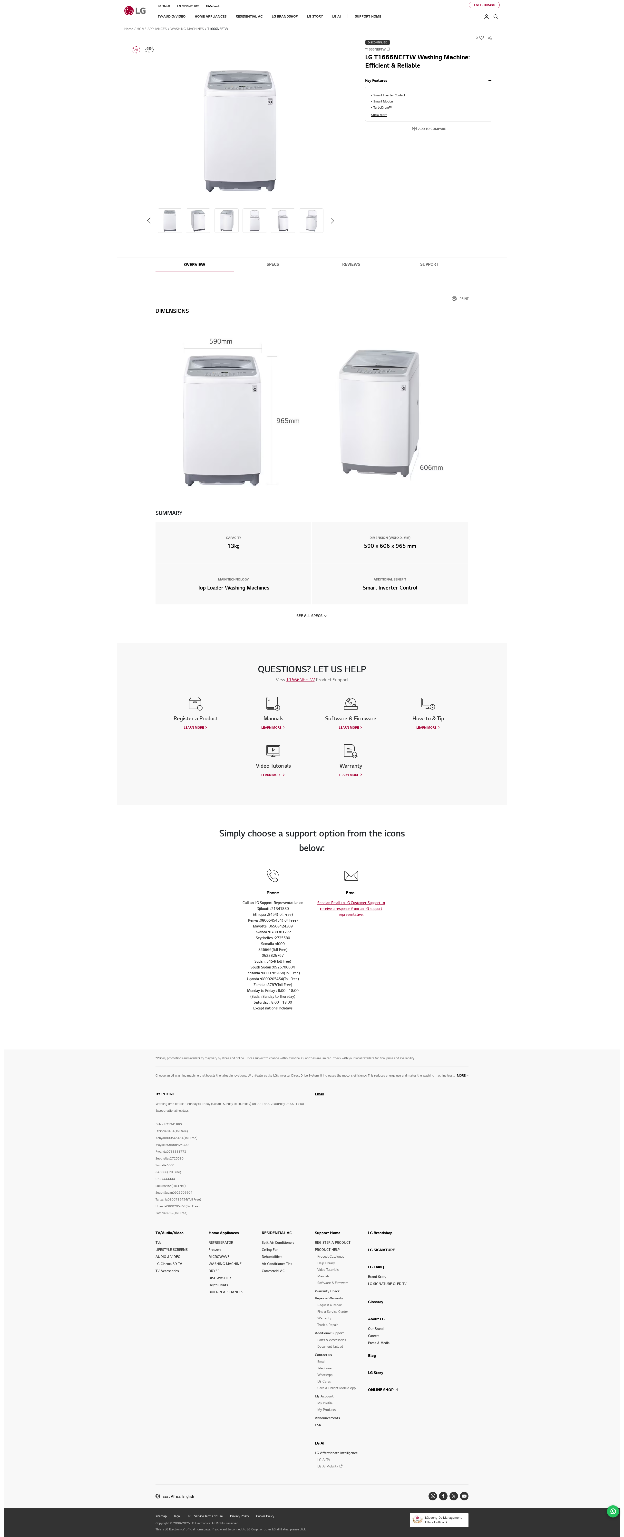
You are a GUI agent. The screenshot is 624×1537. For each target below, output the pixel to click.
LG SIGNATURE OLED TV (387, 1283)
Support (429, 264)
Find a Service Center (332, 1311)
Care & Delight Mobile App (336, 1387)
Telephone (324, 1368)
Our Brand (376, 1328)
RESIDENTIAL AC (277, 1232)
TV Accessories (167, 1270)
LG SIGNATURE (381, 1249)
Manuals (323, 1276)
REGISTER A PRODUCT (333, 1242)
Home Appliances (224, 1232)
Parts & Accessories (331, 1339)
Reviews (351, 264)
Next (332, 220)
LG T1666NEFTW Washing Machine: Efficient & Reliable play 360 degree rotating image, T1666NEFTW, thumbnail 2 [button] (149, 49)
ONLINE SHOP (381, 1389)
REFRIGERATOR (221, 1242)
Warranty (324, 1318)
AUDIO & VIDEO (168, 1256)
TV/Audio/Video (170, 1232)
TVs (158, 1242)
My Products (326, 1409)
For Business (484, 5)
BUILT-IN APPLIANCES (226, 1292)
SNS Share (490, 37)
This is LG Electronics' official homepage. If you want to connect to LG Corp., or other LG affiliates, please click (231, 1529)
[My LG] (486, 17)
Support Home (327, 1232)
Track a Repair (327, 1324)
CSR (318, 1425)
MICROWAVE (219, 1256)
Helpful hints (218, 1285)
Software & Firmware (332, 1282)
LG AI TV (323, 1459)
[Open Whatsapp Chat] (613, 1511)
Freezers (215, 1249)
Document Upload (330, 1346)
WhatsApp (324, 1374)
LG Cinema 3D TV (169, 1263)
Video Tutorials (328, 1269)
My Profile (324, 1403)
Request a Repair (329, 1305)
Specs (273, 264)
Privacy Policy (239, 1516)
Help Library (326, 1263)
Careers (374, 1335)
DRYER (214, 1270)
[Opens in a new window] (433, 1496)
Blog (372, 1355)
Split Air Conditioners (278, 1242)
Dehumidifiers (272, 1256)
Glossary (375, 1301)
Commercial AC (273, 1270)
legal (177, 1516)
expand (490, 80)
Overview (194, 264)
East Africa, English (178, 1496)
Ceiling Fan (270, 1249)
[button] (241, 131)
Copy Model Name (388, 49)
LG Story (375, 1372)
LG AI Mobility (327, 1466)
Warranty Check (327, 1291)
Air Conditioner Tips (277, 1263)
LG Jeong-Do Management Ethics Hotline (443, 1519)
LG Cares (324, 1381)
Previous (148, 220)
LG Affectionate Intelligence (336, 1452)
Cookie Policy (265, 1516)
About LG (376, 1318)
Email (319, 1093)
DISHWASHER (220, 1277)
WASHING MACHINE (225, 1263)
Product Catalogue (330, 1256)
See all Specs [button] (309, 615)
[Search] (496, 17)
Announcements (327, 1417)
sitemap (161, 1516)
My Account (324, 1396)
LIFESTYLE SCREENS (172, 1249)
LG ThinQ (376, 1266)
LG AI (319, 1443)
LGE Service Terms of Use (205, 1516)
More (461, 1075)
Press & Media (379, 1342)
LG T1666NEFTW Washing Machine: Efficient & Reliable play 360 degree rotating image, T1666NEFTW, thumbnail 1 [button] (136, 49)
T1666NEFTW (300, 679)
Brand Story (377, 1276)
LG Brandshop (380, 1232)
